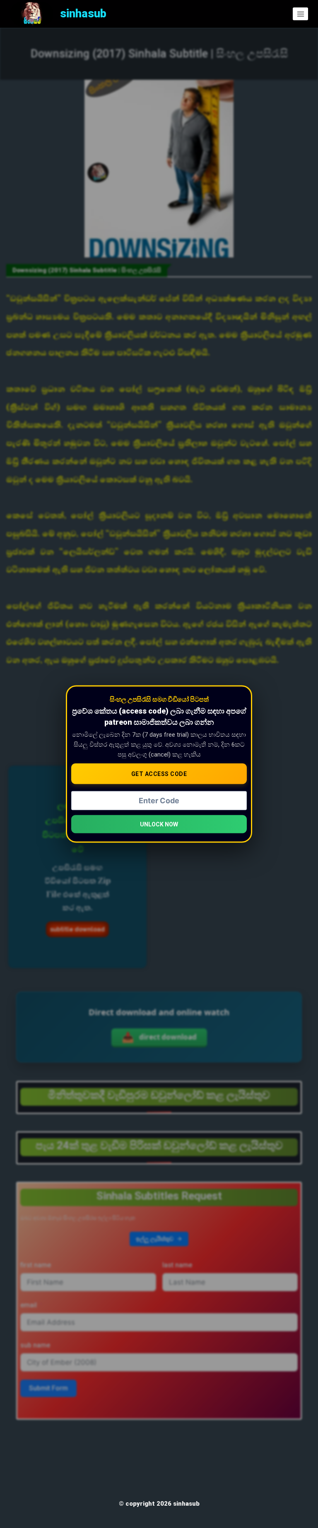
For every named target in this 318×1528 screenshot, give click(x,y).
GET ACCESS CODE (159, 774)
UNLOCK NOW (159, 824)
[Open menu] (300, 13)
